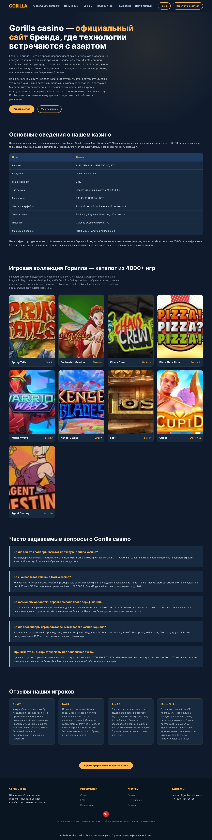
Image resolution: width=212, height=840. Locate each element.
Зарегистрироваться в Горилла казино (106, 765)
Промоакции (71, 5)
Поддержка (87, 805)
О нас (83, 795)
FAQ (82, 800)
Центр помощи (143, 5)
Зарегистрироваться (187, 5)
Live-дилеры (134, 800)
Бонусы (131, 805)
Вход (164, 5)
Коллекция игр (104, 5)
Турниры (87, 5)
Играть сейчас (21, 108)
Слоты (131, 795)
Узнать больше (49, 109)
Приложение (124, 5)
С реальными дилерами (46, 5)
